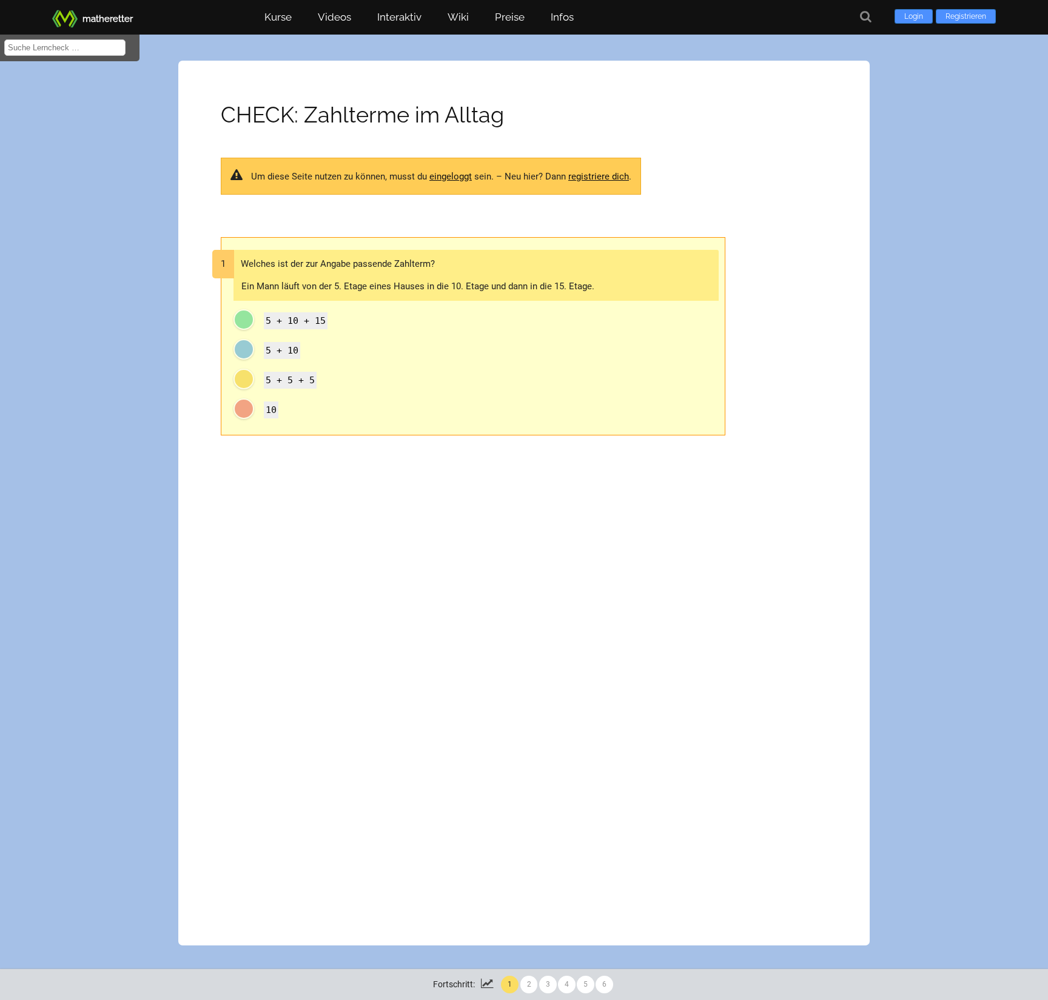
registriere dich (598, 176)
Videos (334, 17)
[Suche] (865, 16)
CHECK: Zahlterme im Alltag (362, 114)
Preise (510, 17)
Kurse (278, 17)
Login (913, 16)
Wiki (458, 17)
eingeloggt (450, 176)
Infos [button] (562, 17)
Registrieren (966, 16)
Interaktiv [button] (399, 17)
